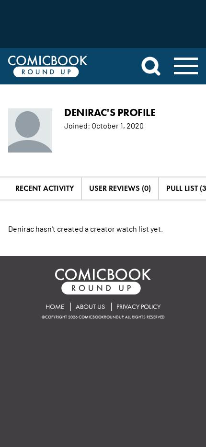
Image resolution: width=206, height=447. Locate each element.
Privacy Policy (138, 307)
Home (55, 307)
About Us (90, 307)
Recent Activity (44, 188)
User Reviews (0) (120, 188)
